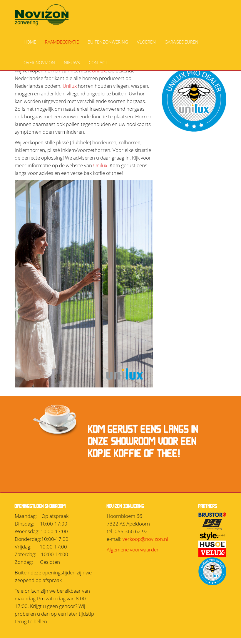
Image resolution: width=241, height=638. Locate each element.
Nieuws (72, 62)
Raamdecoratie (62, 42)
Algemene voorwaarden (133, 549)
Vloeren (146, 42)
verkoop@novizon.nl (145, 539)
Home (30, 42)
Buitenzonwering (108, 42)
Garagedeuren (181, 42)
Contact (98, 62)
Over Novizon (39, 62)
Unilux (70, 85)
